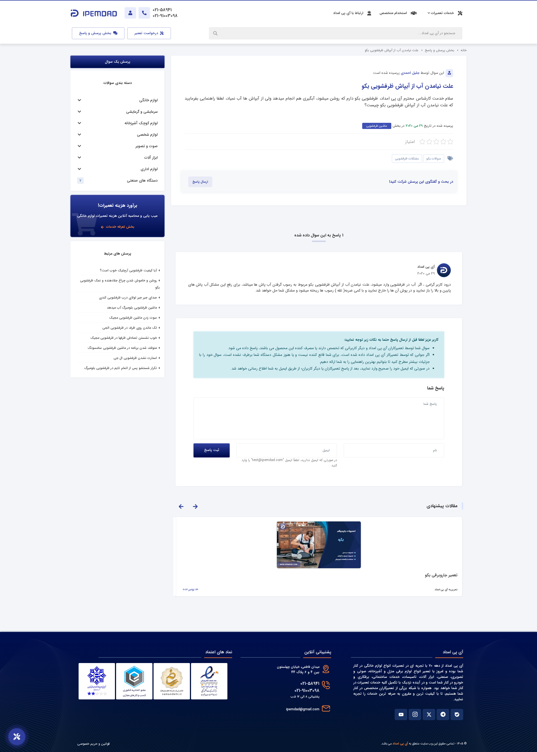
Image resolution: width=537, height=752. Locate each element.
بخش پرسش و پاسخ (95, 33)
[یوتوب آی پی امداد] (401, 714)
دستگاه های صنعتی (142, 181)
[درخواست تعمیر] (16, 736)
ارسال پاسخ (200, 181)
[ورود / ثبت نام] (130, 12)
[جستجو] (216, 33)
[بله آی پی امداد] (457, 714)
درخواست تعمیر (147, 33)
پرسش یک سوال (117, 62)
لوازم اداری (149, 169)
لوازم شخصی (147, 135)
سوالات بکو (433, 158)
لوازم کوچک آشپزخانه (141, 123)
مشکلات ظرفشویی (407, 158)
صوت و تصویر (147, 146)
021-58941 (309, 683)
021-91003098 (307, 690)
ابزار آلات (151, 158)
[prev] (181, 506)
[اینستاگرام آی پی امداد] (415, 714)
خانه (464, 50)
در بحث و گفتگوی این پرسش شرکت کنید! (421, 182)
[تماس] (144, 12)
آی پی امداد (400, 743)
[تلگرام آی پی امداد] (443, 714)
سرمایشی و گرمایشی (142, 112)
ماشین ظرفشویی (376, 125)
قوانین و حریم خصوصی (93, 743)
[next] (195, 506)
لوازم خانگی (148, 100)
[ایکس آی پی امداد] (429, 714)
